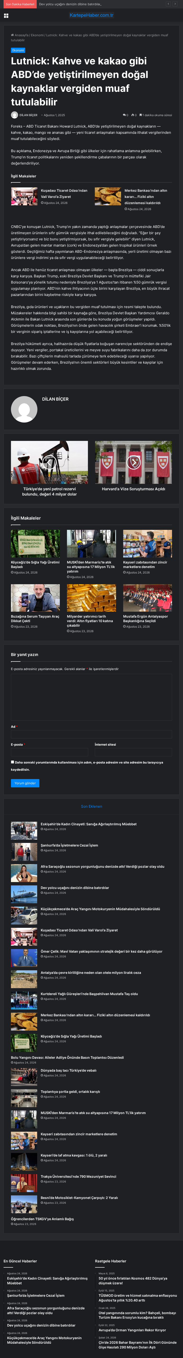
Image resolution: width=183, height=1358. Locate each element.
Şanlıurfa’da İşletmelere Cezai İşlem (69, 845)
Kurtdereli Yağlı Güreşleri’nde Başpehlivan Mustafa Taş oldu (89, 994)
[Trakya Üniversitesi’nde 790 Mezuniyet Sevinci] (24, 1183)
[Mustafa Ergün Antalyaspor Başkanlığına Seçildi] (147, 598)
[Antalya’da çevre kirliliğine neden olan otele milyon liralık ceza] (24, 979)
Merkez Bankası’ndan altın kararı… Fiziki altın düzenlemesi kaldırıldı (146, 196)
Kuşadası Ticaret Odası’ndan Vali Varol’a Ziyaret (79, 930)
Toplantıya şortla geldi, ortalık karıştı (70, 1091)
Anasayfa (21, 35)
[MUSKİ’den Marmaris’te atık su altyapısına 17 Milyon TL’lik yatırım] (91, 544)
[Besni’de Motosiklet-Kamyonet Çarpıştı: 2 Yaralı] (24, 1204)
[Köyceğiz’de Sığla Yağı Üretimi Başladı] (35, 544)
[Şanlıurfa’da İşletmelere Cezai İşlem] (24, 852)
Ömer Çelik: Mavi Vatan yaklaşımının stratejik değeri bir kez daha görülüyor (102, 951)
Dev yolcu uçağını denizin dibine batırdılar (70, 4)
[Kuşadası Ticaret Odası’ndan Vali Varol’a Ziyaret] (24, 196)
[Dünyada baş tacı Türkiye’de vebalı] (24, 1077)
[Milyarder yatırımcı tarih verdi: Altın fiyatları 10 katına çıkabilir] (91, 598)
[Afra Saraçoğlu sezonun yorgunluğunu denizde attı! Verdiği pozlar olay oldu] (24, 873)
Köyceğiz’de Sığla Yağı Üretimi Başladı (71, 1036)
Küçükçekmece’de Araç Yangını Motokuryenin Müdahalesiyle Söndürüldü (100, 909)
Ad (14, 726)
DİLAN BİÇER (28, 115)
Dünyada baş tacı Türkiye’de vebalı (69, 1070)
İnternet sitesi (105, 744)
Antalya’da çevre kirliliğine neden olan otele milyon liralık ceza (91, 973)
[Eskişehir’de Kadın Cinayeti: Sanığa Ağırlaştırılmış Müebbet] (24, 831)
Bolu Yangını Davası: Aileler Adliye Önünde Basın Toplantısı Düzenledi (67, 1057)
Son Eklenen (91, 806)
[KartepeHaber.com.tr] (91, 15)
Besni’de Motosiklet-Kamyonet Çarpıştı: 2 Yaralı (79, 1198)
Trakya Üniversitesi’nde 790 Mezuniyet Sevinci (78, 1176)
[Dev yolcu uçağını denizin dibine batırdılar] (24, 894)
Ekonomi (37, 35)
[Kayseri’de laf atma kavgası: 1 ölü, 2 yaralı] (24, 1162)
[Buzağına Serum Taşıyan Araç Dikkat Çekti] (35, 598)
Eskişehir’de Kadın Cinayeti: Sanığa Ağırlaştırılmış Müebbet (89, 824)
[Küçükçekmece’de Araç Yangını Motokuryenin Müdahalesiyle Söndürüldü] (24, 915)
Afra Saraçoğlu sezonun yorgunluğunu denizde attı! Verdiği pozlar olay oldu (102, 866)
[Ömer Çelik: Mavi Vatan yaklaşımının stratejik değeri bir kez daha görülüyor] (24, 958)
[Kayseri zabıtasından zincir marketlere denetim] (147, 544)
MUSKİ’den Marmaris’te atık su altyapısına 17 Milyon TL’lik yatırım (91, 566)
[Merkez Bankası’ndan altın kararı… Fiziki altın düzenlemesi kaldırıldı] (108, 196)
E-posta (18, 744)
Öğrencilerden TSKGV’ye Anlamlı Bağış (42, 1219)
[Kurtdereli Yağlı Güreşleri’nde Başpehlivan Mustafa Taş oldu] (24, 1000)
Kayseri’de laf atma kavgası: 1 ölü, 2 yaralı (74, 1155)
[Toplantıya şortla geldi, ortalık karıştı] (24, 1098)
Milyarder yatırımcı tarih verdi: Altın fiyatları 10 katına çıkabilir (90, 620)
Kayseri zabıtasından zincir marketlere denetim (79, 1134)
